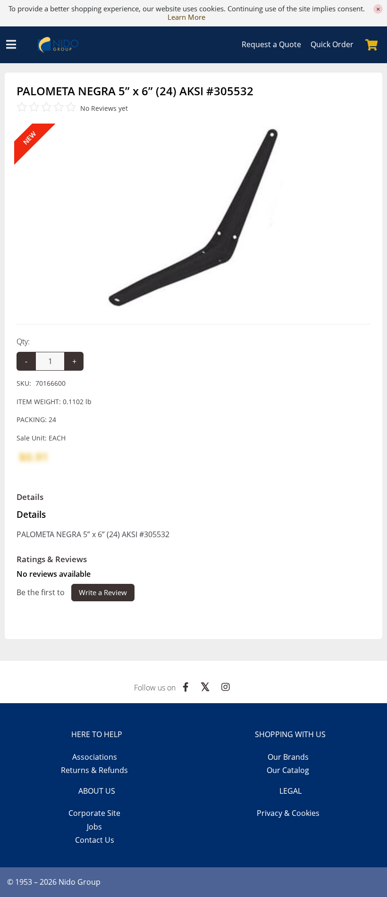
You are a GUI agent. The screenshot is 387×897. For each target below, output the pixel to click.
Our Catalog (288, 770)
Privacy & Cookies (288, 813)
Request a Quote (271, 44)
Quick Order (332, 44)
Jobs (94, 827)
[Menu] (10, 44)
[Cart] (371, 44)
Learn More (186, 17)
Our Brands (288, 757)
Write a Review (103, 592)
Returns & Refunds (94, 770)
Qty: (23, 341)
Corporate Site (94, 813)
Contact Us (94, 840)
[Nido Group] (62, 44)
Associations (94, 757)
